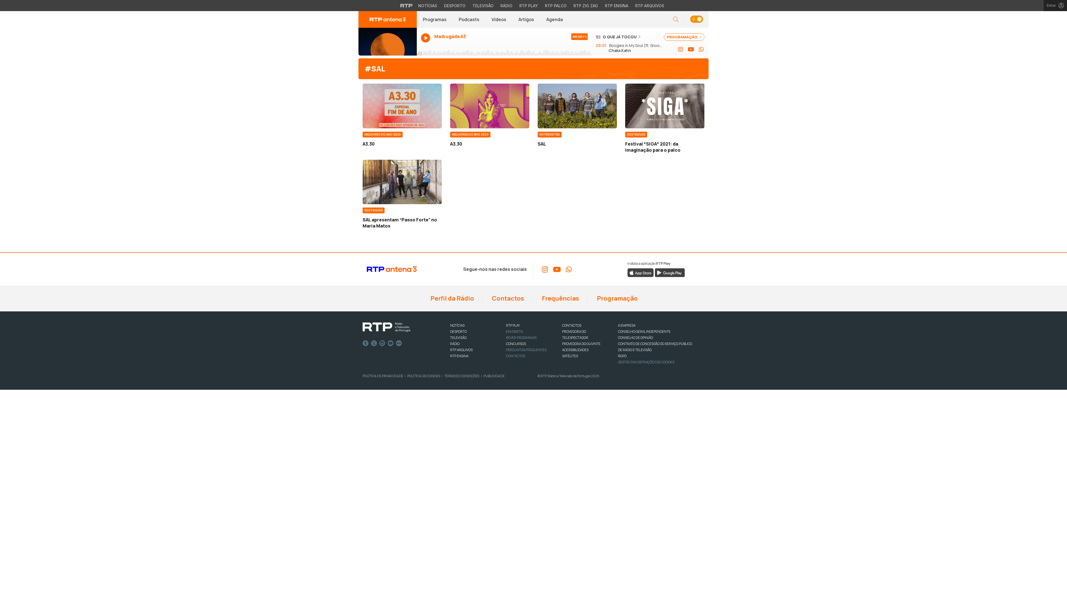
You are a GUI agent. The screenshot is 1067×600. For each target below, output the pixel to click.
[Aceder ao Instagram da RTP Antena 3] (680, 49)
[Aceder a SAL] (577, 106)
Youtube (391, 343)
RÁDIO (455, 343)
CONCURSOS (516, 343)
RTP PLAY (513, 325)
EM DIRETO (514, 331)
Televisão (482, 5)
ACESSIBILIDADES (575, 350)
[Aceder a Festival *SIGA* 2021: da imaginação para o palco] (664, 106)
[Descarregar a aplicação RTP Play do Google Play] (670, 272)
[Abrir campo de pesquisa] (675, 19)
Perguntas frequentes (526, 350)
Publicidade (494, 376)
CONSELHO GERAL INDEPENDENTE (644, 331)
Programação (617, 298)
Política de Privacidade (383, 376)
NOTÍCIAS (457, 325)
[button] (696, 19)
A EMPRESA (626, 325)
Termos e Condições (461, 376)
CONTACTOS (571, 325)
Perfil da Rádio (451, 298)
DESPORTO (458, 331)
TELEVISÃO (458, 337)
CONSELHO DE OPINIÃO (635, 337)
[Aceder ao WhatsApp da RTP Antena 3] (701, 49)
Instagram (382, 343)
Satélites (570, 356)
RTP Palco (556, 5)
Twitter (374, 343)
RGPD (622, 356)
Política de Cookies (423, 376)
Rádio (506, 5)
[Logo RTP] (386, 327)
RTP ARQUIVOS (461, 350)
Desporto (454, 5)
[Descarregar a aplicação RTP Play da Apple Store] (640, 272)
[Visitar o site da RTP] (406, 5)
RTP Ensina (616, 5)
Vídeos (499, 19)
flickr (399, 343)
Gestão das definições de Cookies (646, 362)
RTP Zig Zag (586, 5)
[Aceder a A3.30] (402, 106)
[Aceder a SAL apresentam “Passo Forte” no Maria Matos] (402, 182)
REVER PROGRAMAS (521, 337)
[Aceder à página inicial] (387, 19)
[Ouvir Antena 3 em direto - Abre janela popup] (387, 42)
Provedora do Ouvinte (581, 343)
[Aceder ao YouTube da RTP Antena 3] (691, 49)
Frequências (560, 298)
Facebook (366, 343)
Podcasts (469, 19)
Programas (435, 19)
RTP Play (528, 5)
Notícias (427, 5)
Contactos (507, 298)
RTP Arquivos (649, 5)
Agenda (554, 19)
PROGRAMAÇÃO (682, 36)
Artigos (526, 19)
